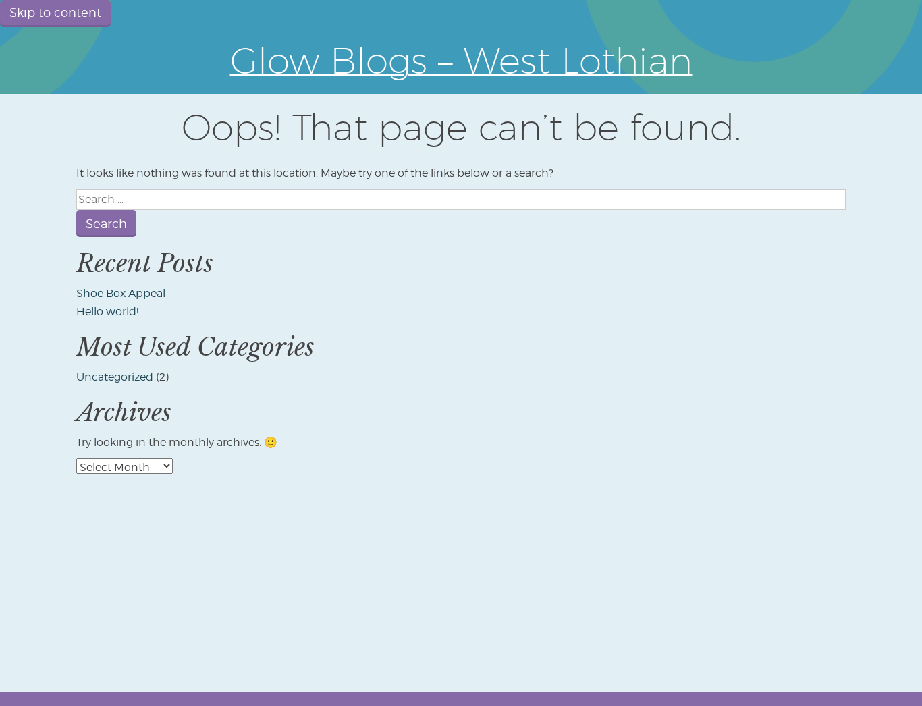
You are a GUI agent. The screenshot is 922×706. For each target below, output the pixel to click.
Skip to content (55, 12)
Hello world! (107, 311)
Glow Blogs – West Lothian (461, 60)
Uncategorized (114, 377)
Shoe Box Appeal (120, 293)
